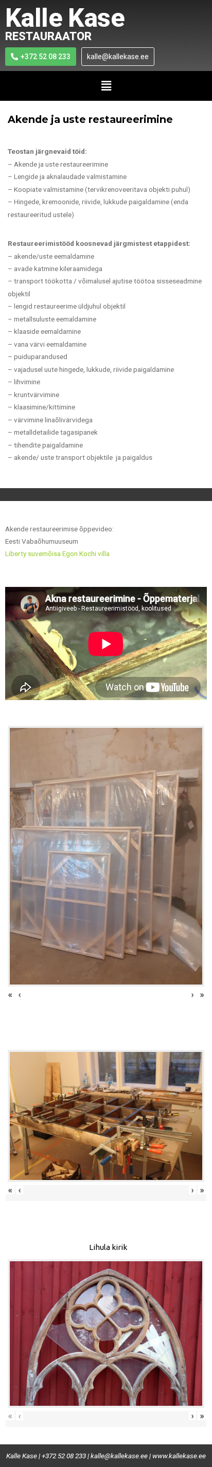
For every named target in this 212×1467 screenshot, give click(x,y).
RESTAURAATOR (48, 36)
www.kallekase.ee (179, 1456)
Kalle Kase (65, 18)
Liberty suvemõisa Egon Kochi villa (57, 553)
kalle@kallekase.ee (119, 1456)
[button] (106, 86)
